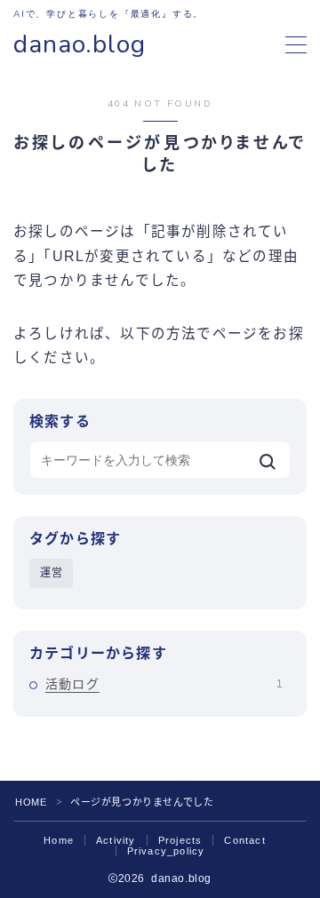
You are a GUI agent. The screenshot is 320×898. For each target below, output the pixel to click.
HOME (30, 802)
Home (59, 840)
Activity (116, 840)
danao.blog (79, 45)
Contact (244, 840)
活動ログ (164, 684)
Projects (180, 840)
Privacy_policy (166, 851)
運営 (51, 573)
